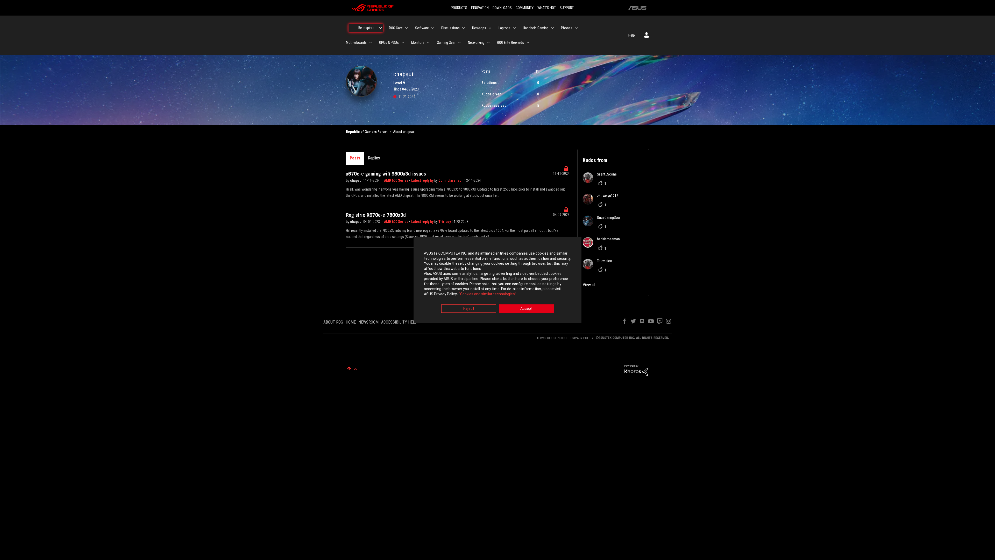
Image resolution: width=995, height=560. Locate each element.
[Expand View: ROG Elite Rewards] (527, 42)
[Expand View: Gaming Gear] (459, 42)
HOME (351, 322)
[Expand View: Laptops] (514, 28)
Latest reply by (422, 180)
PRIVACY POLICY (582, 338)
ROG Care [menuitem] (396, 28)
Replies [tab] (374, 158)
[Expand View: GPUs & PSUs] (402, 42)
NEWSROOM (368, 322)
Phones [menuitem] (566, 28)
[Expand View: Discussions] (463, 28)
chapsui (356, 180)
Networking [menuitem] (476, 42)
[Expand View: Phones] (576, 28)
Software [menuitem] (422, 28)
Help (631, 35)
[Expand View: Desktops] (490, 28)
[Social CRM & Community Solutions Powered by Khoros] (636, 370)
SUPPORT (567, 8)
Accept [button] (526, 309)
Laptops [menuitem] (504, 28)
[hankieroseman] (603, 246)
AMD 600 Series (396, 180)
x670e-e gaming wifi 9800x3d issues (386, 174)
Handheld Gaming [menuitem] (536, 28)
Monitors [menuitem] (417, 42)
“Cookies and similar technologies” (487, 294)
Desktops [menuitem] (479, 28)
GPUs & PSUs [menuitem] (389, 42)
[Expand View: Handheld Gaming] (552, 28)
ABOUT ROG (333, 322)
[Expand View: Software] (432, 28)
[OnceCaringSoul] (603, 224)
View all (589, 284)
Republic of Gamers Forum (367, 132)
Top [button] (355, 368)
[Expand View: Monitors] (428, 42)
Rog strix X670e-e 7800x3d (376, 215)
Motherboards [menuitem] (356, 42)
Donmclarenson (451, 180)
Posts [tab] (355, 158)
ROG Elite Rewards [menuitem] (510, 42)
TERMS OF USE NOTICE (552, 338)
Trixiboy (445, 222)
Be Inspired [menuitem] (366, 28)
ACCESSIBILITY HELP (399, 322)
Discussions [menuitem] (450, 28)
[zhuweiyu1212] (602, 202)
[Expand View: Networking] (488, 42)
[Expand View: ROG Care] (406, 28)
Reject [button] (468, 309)
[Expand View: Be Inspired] (380, 28)
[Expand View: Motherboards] (370, 42)
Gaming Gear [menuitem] (446, 42)
